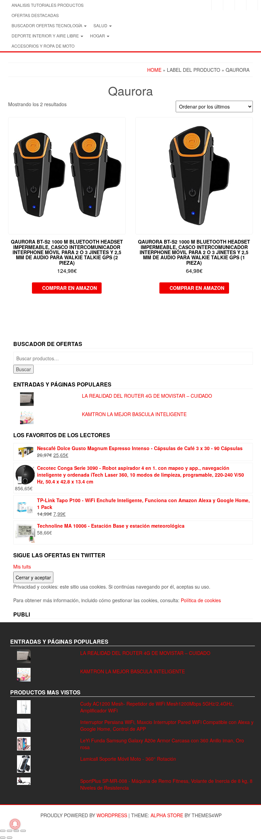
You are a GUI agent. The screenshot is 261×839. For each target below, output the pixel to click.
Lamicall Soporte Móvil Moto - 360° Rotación (128, 758)
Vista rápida (122, 127)
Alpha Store (167, 815)
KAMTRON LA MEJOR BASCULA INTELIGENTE (134, 414)
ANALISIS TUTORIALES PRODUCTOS (48, 5)
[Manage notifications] (15, 824)
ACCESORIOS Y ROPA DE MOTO (43, 46)
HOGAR (98, 35)
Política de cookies (201, 600)
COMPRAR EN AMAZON (69, 287)
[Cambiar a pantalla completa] (9, 831)
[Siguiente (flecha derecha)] (9, 838)
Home (154, 69)
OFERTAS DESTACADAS (35, 15)
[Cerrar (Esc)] (23, 831)
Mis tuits (22, 566)
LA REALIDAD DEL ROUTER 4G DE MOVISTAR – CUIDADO (147, 395)
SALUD (100, 25)
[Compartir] (16, 831)
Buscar (23, 369)
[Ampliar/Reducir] (2, 831)
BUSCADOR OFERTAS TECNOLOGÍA (47, 25)
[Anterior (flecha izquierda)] (2, 838)
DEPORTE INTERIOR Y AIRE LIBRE (46, 35)
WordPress (112, 815)
